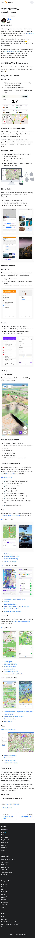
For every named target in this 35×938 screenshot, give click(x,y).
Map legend (5, 840)
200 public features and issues (10, 515)
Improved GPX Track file (11, 556)
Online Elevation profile (11, 671)
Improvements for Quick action (13, 674)
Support (3, 927)
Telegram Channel (6, 872)
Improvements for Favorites (12, 611)
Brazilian (4, 902)
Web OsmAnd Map (9, 760)
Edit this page (7, 807)
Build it (3, 845)
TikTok (3, 870)
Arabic (3, 905)
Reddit (3, 865)
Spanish (3, 900)
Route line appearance (11, 554)
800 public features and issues (20, 622)
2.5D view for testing (10, 664)
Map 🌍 (3, 832)
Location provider (9, 669)
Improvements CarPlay (11, 559)
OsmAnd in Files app (10, 561)
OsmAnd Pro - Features (11, 763)
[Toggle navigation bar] (2, 2)
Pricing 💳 (4, 830)
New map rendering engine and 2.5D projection (18, 712)
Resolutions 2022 (6, 477)
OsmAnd (16, 804)
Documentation (9, 758)
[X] (9, 22)
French (3, 887)
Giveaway (4, 847)
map (18, 51)
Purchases (4, 837)
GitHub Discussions (7, 859)
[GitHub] (8, 22)
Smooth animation (9, 719)
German (3, 889)
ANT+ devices (8, 721)
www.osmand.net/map (8, 729)
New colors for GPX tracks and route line (16, 606)
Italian (3, 892)
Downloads (4, 842)
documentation (9, 51)
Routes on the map (10, 666)
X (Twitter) (4, 862)
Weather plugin (8, 714)
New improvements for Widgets (14, 716)
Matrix (3, 875)
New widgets (8, 662)
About (3, 850)
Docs (2, 835)
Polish (3, 897)
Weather (6, 601)
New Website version (10, 755)
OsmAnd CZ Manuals (7, 922)
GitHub (3, 919)
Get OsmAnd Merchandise (9, 924)
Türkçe (3, 907)
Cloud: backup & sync (10, 604)
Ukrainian (4, 894)
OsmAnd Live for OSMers (11, 609)
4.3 (7, 474)
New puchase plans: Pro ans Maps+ (15, 599)
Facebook (4, 867)
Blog (2, 917)
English (3, 884)
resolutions (9, 804)
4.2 (2, 474)
